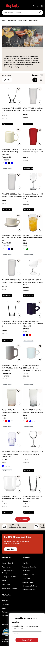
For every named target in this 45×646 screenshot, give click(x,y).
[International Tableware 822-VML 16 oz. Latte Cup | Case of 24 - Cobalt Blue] (9, 249)
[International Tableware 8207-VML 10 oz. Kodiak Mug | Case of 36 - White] (6, 379)
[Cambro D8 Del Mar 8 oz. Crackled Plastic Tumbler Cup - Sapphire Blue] (9, 421)
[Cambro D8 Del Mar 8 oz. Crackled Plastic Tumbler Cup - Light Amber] (12, 421)
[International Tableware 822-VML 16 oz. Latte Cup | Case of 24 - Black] (12, 249)
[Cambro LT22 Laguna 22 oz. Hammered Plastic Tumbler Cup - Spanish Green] (27, 249)
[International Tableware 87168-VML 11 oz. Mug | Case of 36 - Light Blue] (12, 163)
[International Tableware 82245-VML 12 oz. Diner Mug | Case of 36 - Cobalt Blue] (24, 335)
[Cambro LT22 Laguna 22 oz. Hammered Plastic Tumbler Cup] (33, 223)
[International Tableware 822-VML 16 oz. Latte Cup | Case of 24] (12, 223)
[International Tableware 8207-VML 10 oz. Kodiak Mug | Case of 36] (12, 353)
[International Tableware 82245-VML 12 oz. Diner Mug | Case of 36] (33, 309)
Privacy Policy (6, 624)
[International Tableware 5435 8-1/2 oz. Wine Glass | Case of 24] (33, 181)
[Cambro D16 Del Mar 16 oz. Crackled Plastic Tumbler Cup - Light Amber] (33, 421)
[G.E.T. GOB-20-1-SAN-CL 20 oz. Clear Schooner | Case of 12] (33, 267)
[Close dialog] (42, 616)
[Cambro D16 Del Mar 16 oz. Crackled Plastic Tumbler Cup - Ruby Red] (27, 421)
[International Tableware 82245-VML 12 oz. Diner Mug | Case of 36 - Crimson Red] (30, 335)
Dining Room (22, 20)
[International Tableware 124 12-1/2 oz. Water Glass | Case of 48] (33, 484)
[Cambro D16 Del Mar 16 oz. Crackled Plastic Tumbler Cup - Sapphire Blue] (30, 421)
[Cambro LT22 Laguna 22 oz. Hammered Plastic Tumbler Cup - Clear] (24, 249)
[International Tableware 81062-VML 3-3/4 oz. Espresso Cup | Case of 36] (33, 353)
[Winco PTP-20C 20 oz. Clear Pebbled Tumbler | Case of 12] (12, 267)
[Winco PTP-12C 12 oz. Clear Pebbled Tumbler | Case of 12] (12, 181)
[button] (18, 89)
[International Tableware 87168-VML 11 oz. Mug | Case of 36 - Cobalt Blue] (6, 163)
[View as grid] (34, 79)
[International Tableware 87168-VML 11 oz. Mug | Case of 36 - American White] (3, 163)
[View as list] (40, 79)
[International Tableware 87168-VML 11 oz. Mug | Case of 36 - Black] (9, 163)
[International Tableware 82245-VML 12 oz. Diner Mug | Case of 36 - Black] (27, 335)
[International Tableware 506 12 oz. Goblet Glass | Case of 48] (12, 95)
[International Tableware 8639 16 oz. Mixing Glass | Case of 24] (12, 309)
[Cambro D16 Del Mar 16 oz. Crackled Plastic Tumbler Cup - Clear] (24, 421)
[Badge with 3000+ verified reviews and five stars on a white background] (7, 632)
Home (4, 20)
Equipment (12, 20)
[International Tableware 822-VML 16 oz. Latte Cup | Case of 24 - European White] (6, 249)
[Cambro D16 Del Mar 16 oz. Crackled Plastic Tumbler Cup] (33, 397)
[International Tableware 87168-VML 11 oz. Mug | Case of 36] (12, 137)
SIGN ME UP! (27, 640)
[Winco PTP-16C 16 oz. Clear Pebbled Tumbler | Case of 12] (33, 95)
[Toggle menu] (3, 6)
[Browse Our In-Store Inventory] (33, 6)
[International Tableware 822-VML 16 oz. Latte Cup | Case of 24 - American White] (3, 249)
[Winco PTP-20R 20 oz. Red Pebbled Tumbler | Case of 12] (33, 137)
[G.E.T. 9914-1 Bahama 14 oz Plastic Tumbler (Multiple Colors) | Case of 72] (12, 439)
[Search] (40, 12)
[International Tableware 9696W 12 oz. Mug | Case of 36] (12, 484)
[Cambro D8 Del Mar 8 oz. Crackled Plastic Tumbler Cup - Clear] (3, 421)
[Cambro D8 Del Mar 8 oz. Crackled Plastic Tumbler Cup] (12, 397)
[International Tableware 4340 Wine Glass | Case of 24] (33, 439)
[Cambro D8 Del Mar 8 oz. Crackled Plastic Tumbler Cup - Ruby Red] (6, 421)
